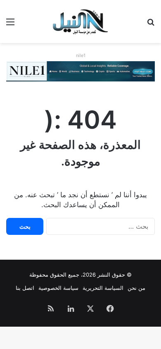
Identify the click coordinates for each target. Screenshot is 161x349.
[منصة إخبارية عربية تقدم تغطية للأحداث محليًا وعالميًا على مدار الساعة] (80, 21)
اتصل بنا (25, 287)
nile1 (80, 55)
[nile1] (80, 70)
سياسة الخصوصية (58, 287)
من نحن (136, 287)
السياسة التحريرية (103, 287)
